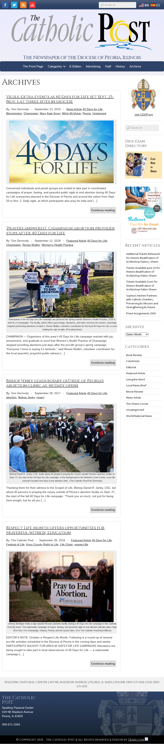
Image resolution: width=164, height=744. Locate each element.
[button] (64, 66)
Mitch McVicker (71, 113)
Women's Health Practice (57, 244)
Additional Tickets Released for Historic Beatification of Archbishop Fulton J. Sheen (143, 257)
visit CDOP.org (144, 114)
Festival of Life (15, 544)
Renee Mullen (31, 244)
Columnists (133, 361)
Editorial (131, 367)
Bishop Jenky (26, 397)
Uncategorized (135, 410)
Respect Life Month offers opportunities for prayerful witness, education (55, 530)
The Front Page (33, 66)
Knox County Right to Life (42, 544)
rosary (40, 397)
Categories (55, 66)
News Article (74, 109)
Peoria (87, 113)
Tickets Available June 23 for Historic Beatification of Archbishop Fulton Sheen (143, 271)
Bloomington (14, 113)
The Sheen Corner (137, 404)
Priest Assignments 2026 (141, 313)
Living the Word (135, 379)
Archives (135, 66)
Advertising (93, 66)
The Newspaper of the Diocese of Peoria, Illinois (82, 57)
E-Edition (75, 66)
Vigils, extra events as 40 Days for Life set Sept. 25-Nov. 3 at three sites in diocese (60, 99)
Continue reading (103, 210)
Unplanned (99, 113)
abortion (11, 397)
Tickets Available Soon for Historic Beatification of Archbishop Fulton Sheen (142, 285)
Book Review (134, 355)
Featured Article (76, 240)
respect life (81, 544)
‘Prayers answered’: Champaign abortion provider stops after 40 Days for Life (60, 231)
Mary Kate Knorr (50, 113)
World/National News (139, 416)
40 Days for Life (93, 109)
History (120, 66)
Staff (108, 66)
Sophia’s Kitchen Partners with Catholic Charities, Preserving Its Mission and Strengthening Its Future (142, 301)
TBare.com (136, 740)
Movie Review (134, 391)
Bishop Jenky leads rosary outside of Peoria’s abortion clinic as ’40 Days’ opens (55, 383)
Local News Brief (136, 385)
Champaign (31, 113)
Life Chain (66, 544)
